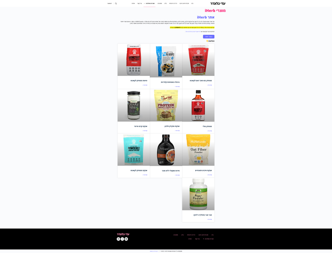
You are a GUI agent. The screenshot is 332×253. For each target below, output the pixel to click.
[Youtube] (126, 239)
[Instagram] (122, 239)
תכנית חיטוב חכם (203, 235)
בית (213, 235)
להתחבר (109, 3)
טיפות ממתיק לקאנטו (139, 80)
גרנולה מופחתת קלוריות (170, 82)
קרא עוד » (209, 85)
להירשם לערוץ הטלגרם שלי (193, 31)
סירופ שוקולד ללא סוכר (171, 170)
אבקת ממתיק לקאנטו (139, 170)
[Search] (116, 3)
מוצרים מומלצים (209, 239)
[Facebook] (118, 239)
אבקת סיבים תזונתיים (203, 170)
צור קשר (197, 239)
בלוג (182, 235)
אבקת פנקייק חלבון (172, 126)
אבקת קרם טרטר (140, 126)
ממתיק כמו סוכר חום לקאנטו (201, 80)
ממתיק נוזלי (207, 126)
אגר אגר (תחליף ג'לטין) (203, 215)
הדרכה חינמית (191, 235)
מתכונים (176, 235)
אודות (190, 239)
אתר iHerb (205, 17)
